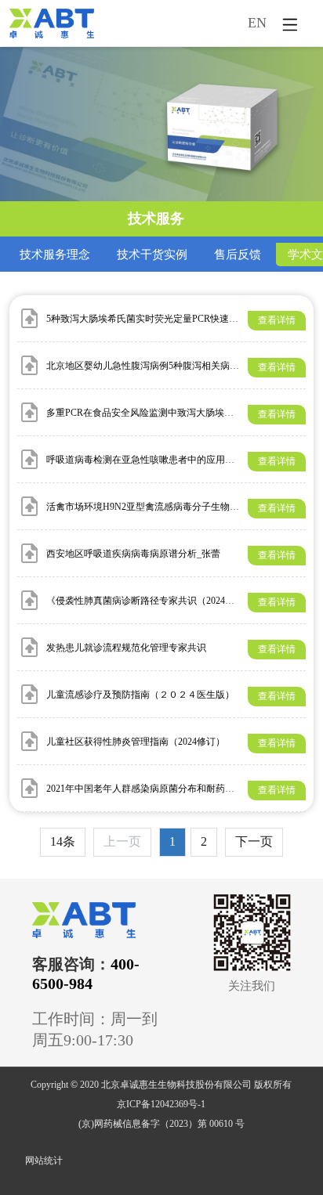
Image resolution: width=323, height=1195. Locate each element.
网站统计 (44, 1160)
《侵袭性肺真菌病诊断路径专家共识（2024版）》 (149, 600)
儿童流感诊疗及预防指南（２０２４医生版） (140, 694)
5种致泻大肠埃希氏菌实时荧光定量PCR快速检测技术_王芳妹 (172, 318)
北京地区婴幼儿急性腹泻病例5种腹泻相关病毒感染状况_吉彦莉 (178, 365)
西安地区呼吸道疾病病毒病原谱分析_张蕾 (133, 553)
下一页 (254, 841)
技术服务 (156, 218)
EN (257, 23)
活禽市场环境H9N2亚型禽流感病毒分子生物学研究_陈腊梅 (168, 506)
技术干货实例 (152, 254)
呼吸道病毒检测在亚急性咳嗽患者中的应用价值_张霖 (156, 459)
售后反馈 (237, 254)
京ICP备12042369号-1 (161, 1104)
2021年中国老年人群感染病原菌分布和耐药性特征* (152, 788)
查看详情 (277, 320)
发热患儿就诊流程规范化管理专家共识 (126, 647)
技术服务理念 (55, 254)
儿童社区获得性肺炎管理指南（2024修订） (135, 741)
